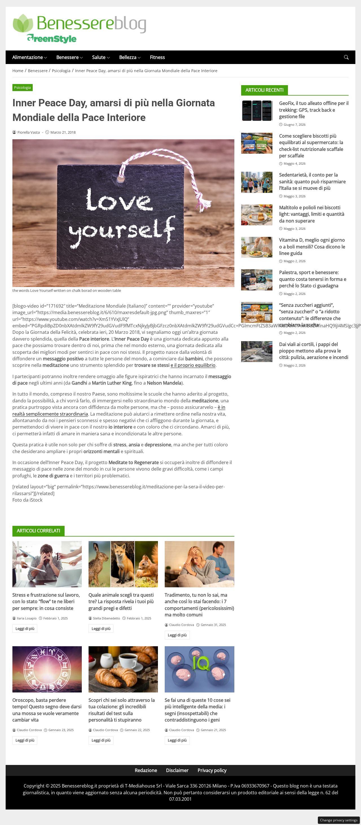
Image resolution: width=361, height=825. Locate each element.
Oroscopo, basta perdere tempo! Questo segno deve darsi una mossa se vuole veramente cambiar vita (47, 710)
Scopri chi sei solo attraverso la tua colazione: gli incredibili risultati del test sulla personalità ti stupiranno (122, 710)
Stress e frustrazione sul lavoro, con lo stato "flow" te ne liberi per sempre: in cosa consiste (46, 601)
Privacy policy (212, 770)
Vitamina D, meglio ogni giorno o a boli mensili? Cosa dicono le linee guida (312, 246)
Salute (98, 57)
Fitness (157, 57)
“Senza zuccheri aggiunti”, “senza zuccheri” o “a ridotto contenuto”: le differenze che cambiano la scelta (310, 315)
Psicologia (22, 87)
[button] (346, 57)
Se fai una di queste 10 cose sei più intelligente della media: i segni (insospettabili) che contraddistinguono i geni (197, 710)
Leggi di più (25, 628)
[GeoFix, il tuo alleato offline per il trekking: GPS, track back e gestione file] (256, 110)
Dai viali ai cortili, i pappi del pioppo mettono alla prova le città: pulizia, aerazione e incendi (313, 351)
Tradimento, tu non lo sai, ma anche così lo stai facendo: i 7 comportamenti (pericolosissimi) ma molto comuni (199, 605)
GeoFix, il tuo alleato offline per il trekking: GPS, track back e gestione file (314, 110)
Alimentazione (27, 57)
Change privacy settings (339, 820)
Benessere (67, 57)
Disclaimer (177, 770)
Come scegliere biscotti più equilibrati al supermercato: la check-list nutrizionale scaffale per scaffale (311, 146)
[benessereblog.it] (79, 28)
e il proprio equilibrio (193, 365)
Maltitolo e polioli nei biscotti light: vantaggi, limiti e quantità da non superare (311, 214)
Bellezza (128, 57)
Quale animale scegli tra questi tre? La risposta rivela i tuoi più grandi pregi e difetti (121, 601)
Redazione (146, 770)
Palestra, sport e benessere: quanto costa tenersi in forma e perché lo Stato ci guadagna (312, 279)
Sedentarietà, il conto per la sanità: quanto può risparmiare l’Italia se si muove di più (312, 181)
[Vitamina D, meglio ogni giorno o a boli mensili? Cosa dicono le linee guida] (256, 247)
